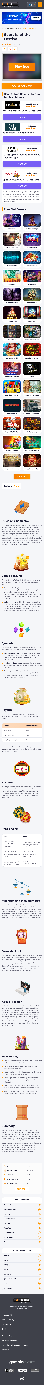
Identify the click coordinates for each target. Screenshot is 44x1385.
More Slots (22, 476)
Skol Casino (32, 126)
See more (21, 1189)
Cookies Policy (8, 1320)
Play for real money (22, 86)
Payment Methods (9, 1341)
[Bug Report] (9, 48)
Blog (3, 1329)
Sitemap (5, 1350)
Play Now (22, 117)
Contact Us (6, 1324)
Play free (22, 66)
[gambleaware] (22, 1362)
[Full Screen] (15, 48)
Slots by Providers (9, 1336)
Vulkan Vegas (32, 173)
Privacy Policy (7, 1315)
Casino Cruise (32, 148)
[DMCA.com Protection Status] (22, 1370)
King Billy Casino (32, 104)
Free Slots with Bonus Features (15, 1345)
